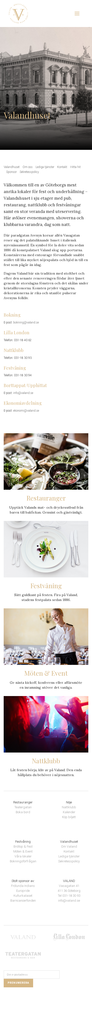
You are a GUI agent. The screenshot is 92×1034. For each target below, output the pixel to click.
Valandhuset (12, 167)
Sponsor (11, 172)
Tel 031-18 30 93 (69, 895)
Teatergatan (23, 807)
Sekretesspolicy (29, 172)
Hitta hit (75, 167)
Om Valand (69, 846)
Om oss (28, 167)
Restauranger (23, 802)
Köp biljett (69, 817)
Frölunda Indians (23, 886)
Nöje (69, 802)
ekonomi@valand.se (26, 410)
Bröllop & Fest (23, 846)
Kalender (69, 812)
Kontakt (62, 167)
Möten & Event (23, 851)
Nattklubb (69, 807)
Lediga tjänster (45, 167)
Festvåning (23, 841)
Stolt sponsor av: (23, 881)
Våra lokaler (23, 856)
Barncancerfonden (23, 900)
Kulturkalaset (22, 895)
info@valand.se (23, 393)
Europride (23, 891)
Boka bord (23, 812)
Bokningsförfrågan (23, 861)
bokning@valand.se (26, 322)
